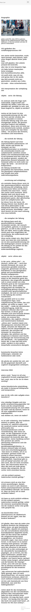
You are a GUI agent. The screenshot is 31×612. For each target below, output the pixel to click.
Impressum (23, 607)
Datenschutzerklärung (25, 608)
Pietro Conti (2, 2)
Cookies (22, 609)
